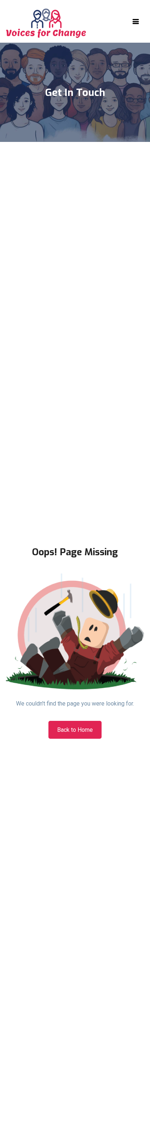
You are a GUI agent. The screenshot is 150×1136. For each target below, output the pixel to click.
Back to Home (75, 729)
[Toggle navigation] (135, 21)
